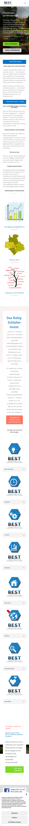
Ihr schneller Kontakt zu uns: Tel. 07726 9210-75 (14, 420)
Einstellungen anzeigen (14, 822)
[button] (26, 794)
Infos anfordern (11, 44)
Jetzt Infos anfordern (18, 769)
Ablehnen (14, 817)
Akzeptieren (14, 813)
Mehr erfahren (14, 229)
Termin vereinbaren (12, 50)
